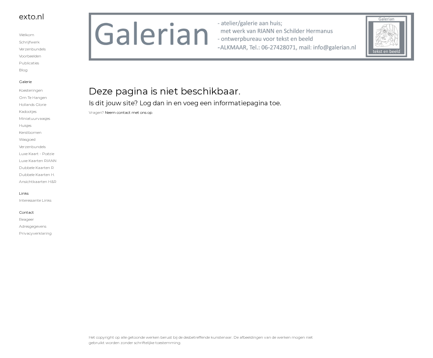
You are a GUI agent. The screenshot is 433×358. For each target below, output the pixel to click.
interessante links (35, 200)
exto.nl (31, 16)
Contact (26, 212)
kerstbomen (30, 132)
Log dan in (155, 103)
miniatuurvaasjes (34, 118)
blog (23, 70)
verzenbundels (32, 146)
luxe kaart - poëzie (36, 153)
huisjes (25, 125)
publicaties (29, 63)
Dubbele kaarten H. (37, 174)
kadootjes (27, 111)
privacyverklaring (35, 233)
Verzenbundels (32, 49)
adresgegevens (32, 226)
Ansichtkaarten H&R (37, 181)
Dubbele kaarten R (36, 167)
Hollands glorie (32, 104)
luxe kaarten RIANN (37, 160)
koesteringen (31, 90)
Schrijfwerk (29, 42)
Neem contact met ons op (128, 112)
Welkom (26, 34)
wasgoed (27, 139)
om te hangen (33, 97)
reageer (26, 219)
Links (24, 193)
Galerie (25, 81)
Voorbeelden (30, 56)
